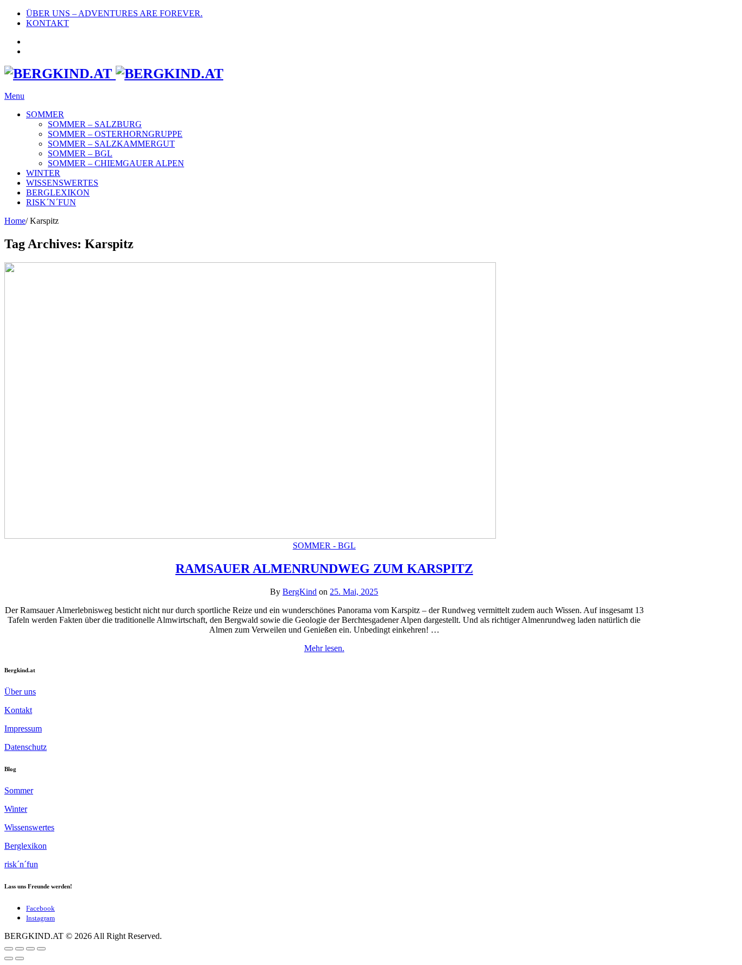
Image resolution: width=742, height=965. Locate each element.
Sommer (18, 790)
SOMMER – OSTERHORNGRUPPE (115, 133)
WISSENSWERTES (62, 182)
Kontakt (18, 710)
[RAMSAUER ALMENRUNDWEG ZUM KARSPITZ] (250, 535)
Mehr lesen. (324, 648)
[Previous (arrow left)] (8, 958)
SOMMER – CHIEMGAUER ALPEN (116, 163)
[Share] (19, 948)
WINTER (43, 173)
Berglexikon (25, 845)
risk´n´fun (21, 864)
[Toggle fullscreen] (30, 948)
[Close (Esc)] (8, 948)
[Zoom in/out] (41, 948)
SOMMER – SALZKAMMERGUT (111, 143)
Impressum (23, 728)
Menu (14, 95)
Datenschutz (25, 747)
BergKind (299, 591)
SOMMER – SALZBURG (95, 124)
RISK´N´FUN (51, 202)
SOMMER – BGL (80, 153)
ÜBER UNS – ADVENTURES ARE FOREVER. (114, 13)
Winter (15, 808)
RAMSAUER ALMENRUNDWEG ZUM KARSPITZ (324, 569)
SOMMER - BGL (324, 545)
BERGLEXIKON (58, 192)
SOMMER (45, 114)
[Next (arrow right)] (19, 958)
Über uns (20, 691)
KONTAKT (47, 23)
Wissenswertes (29, 827)
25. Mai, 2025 (354, 591)
